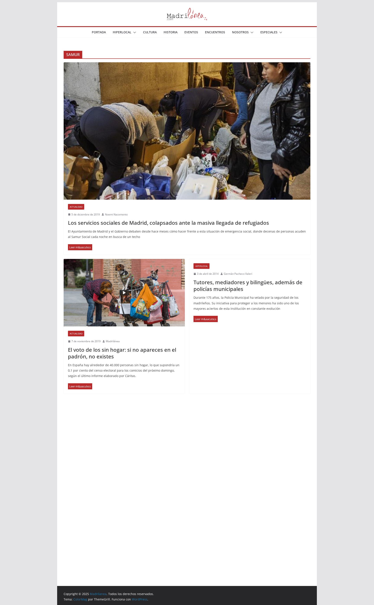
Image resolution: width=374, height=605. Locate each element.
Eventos (191, 32)
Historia (170, 32)
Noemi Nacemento (116, 214)
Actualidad (76, 206)
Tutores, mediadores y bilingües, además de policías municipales (247, 285)
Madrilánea (113, 341)
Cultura (150, 32)
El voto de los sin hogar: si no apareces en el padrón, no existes (122, 353)
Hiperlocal (122, 32)
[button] (133, 32)
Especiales (268, 32)
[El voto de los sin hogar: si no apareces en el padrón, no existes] (124, 292)
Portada (99, 32)
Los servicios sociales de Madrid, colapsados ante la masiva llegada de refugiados (168, 222)
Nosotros (240, 32)
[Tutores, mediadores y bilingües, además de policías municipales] (205, 319)
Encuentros (215, 32)
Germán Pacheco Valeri (238, 274)
